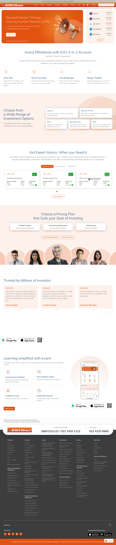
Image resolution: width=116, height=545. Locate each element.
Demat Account (63, 482)
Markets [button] (49, 5)
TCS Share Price (29, 510)
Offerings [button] (65, 5)
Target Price (22, 182)
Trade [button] (42, 5)
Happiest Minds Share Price (32, 512)
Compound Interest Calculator (64, 446)
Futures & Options (12, 459)
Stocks (9, 443)
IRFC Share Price (11, 480)
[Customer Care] (83, 5)
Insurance (9, 452)
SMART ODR (28, 468)
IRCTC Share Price (12, 473)
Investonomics (97, 448)
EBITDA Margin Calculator (66, 449)
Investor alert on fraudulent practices (32, 475)
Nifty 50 (79, 443)
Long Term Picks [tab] (60, 166)
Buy (34, 174)
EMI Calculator (63, 456)
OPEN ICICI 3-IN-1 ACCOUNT (106, 4)
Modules (96, 452)
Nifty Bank (79, 445)
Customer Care (28, 452)
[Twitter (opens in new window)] (13, 534)
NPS (8, 457)
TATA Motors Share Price (31, 515)
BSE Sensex (80, 455)
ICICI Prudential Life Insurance (81, 482)
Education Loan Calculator (66, 473)
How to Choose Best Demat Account (49, 463)
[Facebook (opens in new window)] (5, 534)
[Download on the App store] (94, 534)
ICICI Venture (80, 488)
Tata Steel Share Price (13, 482)
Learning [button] (57, 5)
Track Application (98, 470)
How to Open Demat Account (47, 471)
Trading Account (63, 485)
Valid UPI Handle (29, 492)
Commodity (10, 448)
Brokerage (27, 443)
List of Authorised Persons (100, 465)
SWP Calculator (63, 463)
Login (94, 5)
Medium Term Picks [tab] (47, 166)
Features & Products (30, 482)
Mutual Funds (11, 445)
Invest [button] (36, 5)
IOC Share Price (11, 478)
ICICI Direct (79, 490)
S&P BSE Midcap (81, 459)
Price (11, 182)
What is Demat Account (48, 457)
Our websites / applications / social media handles (101, 462)
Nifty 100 (79, 448)
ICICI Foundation (81, 473)
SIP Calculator (62, 466)
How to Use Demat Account (49, 460)
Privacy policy (28, 466)
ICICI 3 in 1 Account (64, 480)
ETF (8, 455)
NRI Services (28, 450)
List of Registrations (30, 489)
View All (100, 40)
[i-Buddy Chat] (108, 540)
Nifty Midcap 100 (81, 452)
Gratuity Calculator (64, 459)
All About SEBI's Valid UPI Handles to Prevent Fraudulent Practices (48, 444)
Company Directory (12, 491)
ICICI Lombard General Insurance (82, 478)
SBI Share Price (11, 489)
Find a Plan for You (67, 237)
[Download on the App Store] (27, 340)
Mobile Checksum (98, 468)
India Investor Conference (13, 464)
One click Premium (29, 448)
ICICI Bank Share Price (30, 500)
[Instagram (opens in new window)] (9, 534)
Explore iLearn (9, 408)
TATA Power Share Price (31, 508)
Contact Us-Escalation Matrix (30, 462)
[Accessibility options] (87, 5)
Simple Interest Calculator (65, 443)
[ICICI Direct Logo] (13, 5)
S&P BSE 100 (80, 457)
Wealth (26, 455)
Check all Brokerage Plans (50, 237)
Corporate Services (29, 457)
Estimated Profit (32, 182)
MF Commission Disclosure (31, 485)
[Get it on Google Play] (106, 534)
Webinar (96, 445)
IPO (8, 462)
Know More (102, 8)
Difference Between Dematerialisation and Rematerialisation (47, 454)
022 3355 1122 (70, 431)
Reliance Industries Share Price (13, 485)
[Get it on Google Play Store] (9, 340)
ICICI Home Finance (81, 493)
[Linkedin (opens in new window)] (17, 534)
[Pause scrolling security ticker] (114, 8)
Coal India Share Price (30, 503)
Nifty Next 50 (80, 450)
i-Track (95, 459)
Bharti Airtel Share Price (31, 505)
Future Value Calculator (65, 451)
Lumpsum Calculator (64, 454)
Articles (96, 443)
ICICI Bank (79, 470)
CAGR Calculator (63, 468)
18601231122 (50, 431)
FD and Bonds (11, 450)
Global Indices (80, 462)
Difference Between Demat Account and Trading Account (49, 480)
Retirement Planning (30, 445)
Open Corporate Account (65, 487)
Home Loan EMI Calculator (66, 470)
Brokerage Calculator (64, 461)
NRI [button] (79, 5)
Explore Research (58, 196)
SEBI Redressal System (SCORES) (30, 471)
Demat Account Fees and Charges (48, 449)
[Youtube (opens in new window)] (20, 534)
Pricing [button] (73, 5)
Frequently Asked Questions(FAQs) (29, 479)
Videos (95, 450)
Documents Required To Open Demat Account (48, 475)
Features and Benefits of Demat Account (48, 467)
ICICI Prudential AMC (82, 485)
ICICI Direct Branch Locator (31, 487)
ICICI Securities (80, 475)
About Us (27, 459)
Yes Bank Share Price (12, 475)
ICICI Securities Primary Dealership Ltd (82, 496)
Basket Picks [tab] (71, 166)
